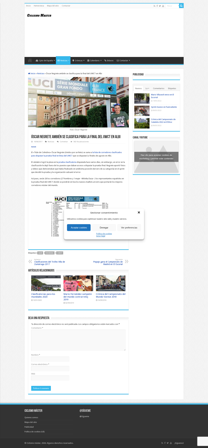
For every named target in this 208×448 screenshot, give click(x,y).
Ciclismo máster (34, 443)
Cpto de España (46, 60)
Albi (40, 253)
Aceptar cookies (79, 227)
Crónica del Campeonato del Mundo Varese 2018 (110, 295)
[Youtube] (163, 6)
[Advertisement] (126, 32)
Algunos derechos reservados (60, 443)
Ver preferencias (129, 227)
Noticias (63, 60)
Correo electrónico (40, 364)
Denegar (104, 227)
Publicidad (29, 427)
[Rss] (154, 6)
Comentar (64, 142)
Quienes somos (31, 417)
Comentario (37, 328)
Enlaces (110, 60)
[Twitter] (160, 6)
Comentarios (158, 88)
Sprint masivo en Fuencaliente (164, 107)
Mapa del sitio (53, 6)
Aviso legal (100, 236)
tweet (33, 147)
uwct (60, 253)
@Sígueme (85, 411)
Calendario (95, 60)
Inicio (28, 6)
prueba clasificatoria (67, 162)
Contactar (66, 6)
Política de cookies (104, 234)
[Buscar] (181, 6)
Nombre (35, 355)
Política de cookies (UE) (35, 431)
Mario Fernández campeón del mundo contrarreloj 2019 (77, 297)
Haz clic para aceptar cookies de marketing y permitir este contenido (156, 157)
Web (33, 374)
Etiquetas (172, 88)
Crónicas (79, 60)
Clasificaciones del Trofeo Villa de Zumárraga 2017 (49, 262)
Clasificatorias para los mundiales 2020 (43, 295)
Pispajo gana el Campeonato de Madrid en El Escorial (108, 262)
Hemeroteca (39, 6)
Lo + (147, 88)
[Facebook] (157, 6)
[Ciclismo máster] (41, 15)
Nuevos (138, 88)
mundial (49, 253)
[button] (139, 213)
